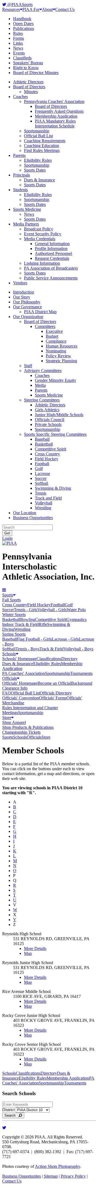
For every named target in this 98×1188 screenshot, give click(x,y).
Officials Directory (56, 693)
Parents (19, 155)
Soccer (41, 478)
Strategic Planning (61, 360)
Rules (18, 33)
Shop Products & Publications (28, 727)
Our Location (24, 512)
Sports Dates (35, 170)
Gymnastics (76, 619)
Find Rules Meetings (42, 150)
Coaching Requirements (44, 140)
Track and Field (48, 498)
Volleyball (43, 503)
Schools (9, 653)
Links (18, 43)
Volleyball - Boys (78, 649)
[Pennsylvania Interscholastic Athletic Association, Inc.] (9, 543)
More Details (35, 948)
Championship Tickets (21, 732)
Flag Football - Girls (34, 639)
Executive (54, 331)
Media (40, 385)
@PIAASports (19, 4)
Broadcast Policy (38, 229)
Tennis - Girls (25, 609)
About (47, 9)
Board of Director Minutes (36, 72)
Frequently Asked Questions (59, 111)
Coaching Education (41, 145)
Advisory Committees (43, 370)
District (8, 1109)
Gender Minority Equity (55, 380)
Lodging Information (42, 263)
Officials (9, 678)
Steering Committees (42, 400)
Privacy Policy (73, 1176)
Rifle (43, 624)
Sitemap (51, 1176)
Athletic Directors (28, 82)
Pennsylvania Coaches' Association (54, 101)
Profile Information (51, 248)
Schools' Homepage (19, 658)
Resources (11, 9)
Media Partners (26, 224)
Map (28, 953)
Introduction (23, 292)
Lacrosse (42, 473)
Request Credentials (52, 258)
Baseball (42, 439)
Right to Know (26, 67)
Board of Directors (29, 86)
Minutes (31, 91)
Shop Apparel (14, 722)
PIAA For (30, 9)
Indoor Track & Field (20, 624)
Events (19, 53)
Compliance (56, 341)
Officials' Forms (52, 698)
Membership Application (56, 116)
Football (42, 463)
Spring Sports (14, 634)
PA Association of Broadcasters (51, 268)
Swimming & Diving (53, 488)
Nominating (56, 351)
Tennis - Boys (27, 649)
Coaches (20, 96)
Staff (28, 365)
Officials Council (49, 419)
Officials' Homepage (20, 683)
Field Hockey (46, 458)
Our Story (21, 297)
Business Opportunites (21, 1176)
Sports (7, 595)
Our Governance (27, 306)
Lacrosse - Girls (65, 639)
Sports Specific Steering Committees (55, 434)
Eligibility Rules (38, 160)
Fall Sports (11, 600)
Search (11, 1115)
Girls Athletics (47, 409)
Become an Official (54, 683)
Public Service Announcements (51, 278)
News (18, 48)
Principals (21, 175)
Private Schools (48, 424)
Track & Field (51, 649)
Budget (52, 336)
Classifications (48, 658)
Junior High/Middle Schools (59, 414)
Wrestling (43, 507)
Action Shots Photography (57, 1166)
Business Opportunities (33, 517)
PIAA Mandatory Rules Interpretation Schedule (55, 123)
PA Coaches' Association (23, 673)
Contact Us (65, 9)
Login (7, 538)
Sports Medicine (27, 209)
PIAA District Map (40, 311)
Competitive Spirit (50, 449)
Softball (41, 483)
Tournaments (81, 673)
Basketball (44, 444)
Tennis (40, 493)
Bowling (27, 619)
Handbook (22, 18)
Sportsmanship (36, 131)
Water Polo (76, 609)
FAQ (6, 693)
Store (6, 717)
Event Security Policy (42, 233)
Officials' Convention (20, 698)
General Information (52, 243)
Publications (23, 28)
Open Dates (23, 23)
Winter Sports (14, 614)
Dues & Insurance (39, 180)
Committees (45, 326)
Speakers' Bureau (28, 62)
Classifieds (22, 58)
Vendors (20, 283)
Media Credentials (39, 238)
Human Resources (61, 346)
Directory (69, 658)
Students (20, 189)
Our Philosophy (26, 302)
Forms (18, 38)
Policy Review (58, 356)
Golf (39, 468)
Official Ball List (38, 135)
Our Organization (28, 316)
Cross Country (47, 454)
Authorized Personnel (53, 253)
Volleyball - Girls (52, 609)
